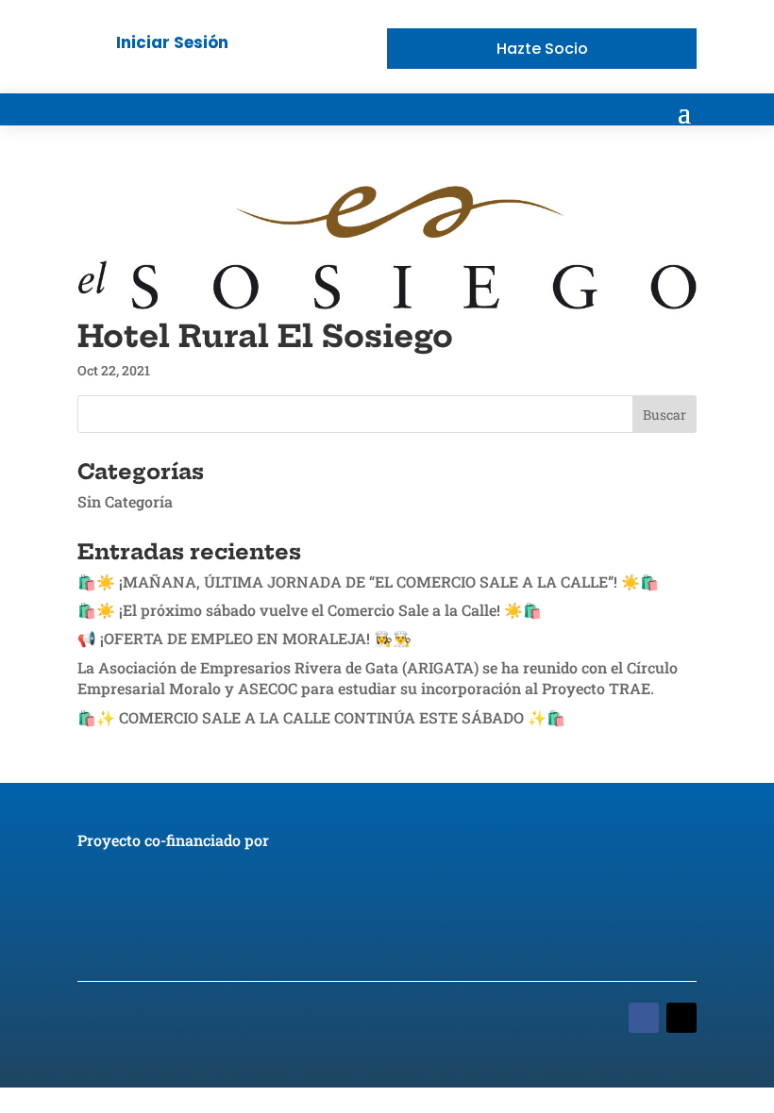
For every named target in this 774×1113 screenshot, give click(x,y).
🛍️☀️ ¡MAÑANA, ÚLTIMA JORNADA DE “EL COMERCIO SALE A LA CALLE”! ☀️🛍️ (368, 581)
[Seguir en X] (681, 1018)
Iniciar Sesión (172, 42)
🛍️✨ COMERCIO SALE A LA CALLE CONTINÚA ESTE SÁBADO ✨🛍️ (321, 717)
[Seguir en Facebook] (644, 1018)
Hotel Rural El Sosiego (265, 336)
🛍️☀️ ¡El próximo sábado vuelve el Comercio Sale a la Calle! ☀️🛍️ (309, 610)
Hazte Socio (542, 48)
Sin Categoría (125, 501)
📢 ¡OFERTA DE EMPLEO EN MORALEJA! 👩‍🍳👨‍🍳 (244, 638)
